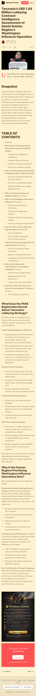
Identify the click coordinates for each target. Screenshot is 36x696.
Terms (25, 680)
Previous (7, 671)
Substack (8, 692)
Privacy (19, 680)
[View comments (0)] (10, 47)
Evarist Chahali (11, 41)
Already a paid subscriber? (18, 662)
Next (29, 671)
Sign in (32, 3)
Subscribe (25, 3)
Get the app (27, 687)
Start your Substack (13, 687)
